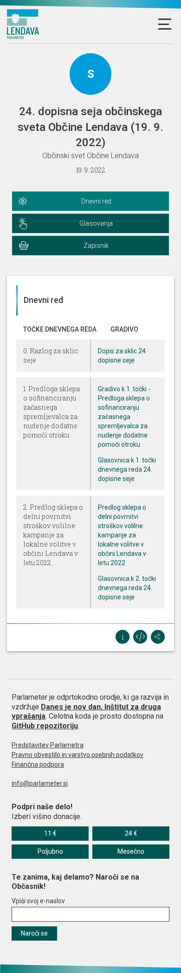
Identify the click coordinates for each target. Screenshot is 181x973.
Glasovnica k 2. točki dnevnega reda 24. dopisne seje (127, 588)
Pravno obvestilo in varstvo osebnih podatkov (77, 754)
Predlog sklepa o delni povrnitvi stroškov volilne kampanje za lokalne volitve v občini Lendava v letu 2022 (122, 535)
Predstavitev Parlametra (48, 745)
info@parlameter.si (40, 783)
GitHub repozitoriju (45, 725)
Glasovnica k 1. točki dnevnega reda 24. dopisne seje (127, 469)
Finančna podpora (38, 764)
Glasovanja (96, 223)
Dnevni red (96, 201)
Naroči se (34, 933)
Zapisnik (96, 245)
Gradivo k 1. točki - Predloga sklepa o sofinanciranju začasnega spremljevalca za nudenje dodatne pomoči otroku (124, 416)
